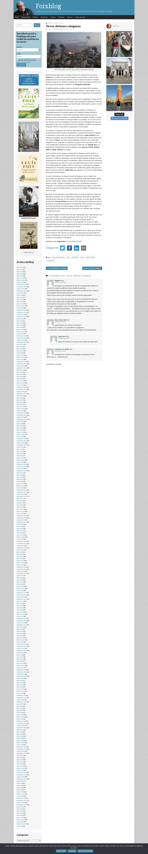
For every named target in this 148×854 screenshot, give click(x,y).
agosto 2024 (20, 318)
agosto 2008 (20, 729)
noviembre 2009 (22, 697)
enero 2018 (20, 488)
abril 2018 (20, 481)
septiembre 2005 (22, 804)
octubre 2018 (21, 468)
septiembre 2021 (22, 393)
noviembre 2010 (22, 672)
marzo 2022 (20, 381)
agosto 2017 (20, 498)
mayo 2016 (20, 530)
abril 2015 (20, 558)
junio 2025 (20, 297)
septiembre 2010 (22, 676)
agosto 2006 (20, 781)
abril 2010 (20, 687)
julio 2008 (20, 732)
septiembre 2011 (22, 650)
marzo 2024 (20, 329)
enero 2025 (20, 308)
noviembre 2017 (22, 492)
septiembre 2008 (22, 727)
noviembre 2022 (22, 363)
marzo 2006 (20, 792)
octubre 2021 (21, 391)
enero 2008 (20, 744)
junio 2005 (20, 811)
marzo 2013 (20, 612)
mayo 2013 (20, 607)
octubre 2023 (21, 340)
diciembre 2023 (21, 336)
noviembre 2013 (22, 595)
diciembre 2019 (21, 438)
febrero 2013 (21, 614)
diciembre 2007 (21, 747)
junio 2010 (20, 682)
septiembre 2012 (22, 625)
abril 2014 (20, 584)
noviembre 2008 (22, 723)
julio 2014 (20, 578)
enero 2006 (20, 796)
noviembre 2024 (22, 312)
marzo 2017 (20, 509)
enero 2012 (20, 642)
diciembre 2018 (21, 464)
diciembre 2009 (21, 695)
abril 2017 (20, 507)
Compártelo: (52, 248)
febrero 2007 (21, 768)
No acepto (72, 851)
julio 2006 (20, 783)
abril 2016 (20, 533)
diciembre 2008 (21, 721)
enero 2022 (20, 385)
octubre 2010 (21, 674)
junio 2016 (20, 528)
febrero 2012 (21, 640)
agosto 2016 (20, 524)
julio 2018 (20, 475)
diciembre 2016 (21, 515)
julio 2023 (20, 346)
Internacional (26, 17)
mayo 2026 (20, 274)
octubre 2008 (21, 725)
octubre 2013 (21, 597)
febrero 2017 (21, 511)
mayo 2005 (20, 813)
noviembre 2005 (22, 800)
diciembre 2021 (21, 387)
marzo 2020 (20, 432)
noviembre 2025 (22, 286)
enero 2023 (20, 359)
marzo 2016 (20, 535)
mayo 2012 (20, 633)
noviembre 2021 (22, 389)
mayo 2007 (20, 762)
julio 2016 (20, 526)
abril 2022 (20, 378)
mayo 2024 (20, 325)
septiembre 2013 (22, 599)
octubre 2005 (21, 802)
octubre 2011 (21, 648)
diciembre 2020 (21, 413)
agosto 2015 (20, 550)
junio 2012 (20, 631)
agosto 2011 (20, 652)
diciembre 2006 (21, 772)
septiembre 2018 (22, 470)
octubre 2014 (21, 571)
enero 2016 (20, 539)
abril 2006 (20, 789)
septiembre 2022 (22, 368)
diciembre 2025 (21, 284)
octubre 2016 (21, 520)
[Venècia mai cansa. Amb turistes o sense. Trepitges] (119, 98)
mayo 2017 (20, 505)
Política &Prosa (29, 252)
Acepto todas (61, 851)
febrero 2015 (21, 563)
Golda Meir (75, 257)
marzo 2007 (20, 766)
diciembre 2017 (21, 490)
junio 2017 (20, 503)
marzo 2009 (20, 715)
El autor (69, 17)
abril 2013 (20, 610)
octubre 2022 (21, 366)
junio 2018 (20, 477)
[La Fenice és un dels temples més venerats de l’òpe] (119, 71)
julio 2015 (20, 552)
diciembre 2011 (21, 644)
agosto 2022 (20, 370)
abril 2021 (20, 404)
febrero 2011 (21, 665)
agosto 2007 (20, 755)
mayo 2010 (20, 685)
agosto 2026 (20, 267)
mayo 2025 (20, 299)
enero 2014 (20, 590)
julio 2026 (20, 269)
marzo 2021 (20, 406)
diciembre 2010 (21, 670)
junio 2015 (20, 554)
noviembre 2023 (22, 338)
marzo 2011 (20, 663)
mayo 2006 (20, 787)
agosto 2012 (20, 627)
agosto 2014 (20, 575)
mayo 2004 (20, 826)
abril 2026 (20, 276)
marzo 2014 (20, 586)
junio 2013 (20, 605)
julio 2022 (20, 372)
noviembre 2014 (22, 569)
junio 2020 (20, 426)
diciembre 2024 (21, 310)
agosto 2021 (20, 396)
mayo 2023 (20, 351)
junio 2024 (20, 323)
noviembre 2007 (22, 749)
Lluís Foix (50, 29)
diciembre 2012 (21, 618)
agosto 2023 (20, 344)
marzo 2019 (20, 458)
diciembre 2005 (21, 798)
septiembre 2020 (22, 419)
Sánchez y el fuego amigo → (92, 268)
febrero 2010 (21, 691)
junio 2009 (20, 708)
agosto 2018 (20, 473)
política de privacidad (23, 62)
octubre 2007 (21, 751)
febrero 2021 (21, 408)
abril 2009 (20, 712)
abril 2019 (20, 455)
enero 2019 (20, 462)
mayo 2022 (20, 376)
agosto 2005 (20, 807)
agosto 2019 (20, 447)
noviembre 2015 (22, 543)
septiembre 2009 (22, 702)
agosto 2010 (20, 678)
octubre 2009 (21, 700)
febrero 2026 (21, 280)
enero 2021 (20, 411)
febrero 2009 (21, 717)
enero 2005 (20, 822)
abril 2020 (20, 430)
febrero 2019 (21, 460)
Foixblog (48, 6)
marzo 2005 (20, 817)
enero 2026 (20, 282)
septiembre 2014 (22, 573)
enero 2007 (20, 770)
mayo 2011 (20, 659)
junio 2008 (20, 734)
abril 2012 (20, 635)
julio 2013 (20, 603)
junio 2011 (20, 657)
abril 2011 (20, 661)
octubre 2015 (21, 545)
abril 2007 (20, 764)
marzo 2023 (20, 355)
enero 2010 (20, 693)
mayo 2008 (20, 736)
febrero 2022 (21, 383)
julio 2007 (20, 757)
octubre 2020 (21, 417)
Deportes (61, 17)
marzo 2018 (20, 483)
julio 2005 (20, 809)
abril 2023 (20, 353)
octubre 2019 (21, 443)
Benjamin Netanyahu (58, 257)
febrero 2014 (21, 588)
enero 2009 (20, 719)
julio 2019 (20, 449)
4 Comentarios (67, 29)
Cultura (53, 17)
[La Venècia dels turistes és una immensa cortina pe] (119, 44)
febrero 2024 (21, 331)
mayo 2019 (20, 453)
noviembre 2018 (22, 466)
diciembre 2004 (21, 824)
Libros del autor (80, 17)
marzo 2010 (20, 689)
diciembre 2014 (21, 567)
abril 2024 (20, 327)
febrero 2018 (21, 485)
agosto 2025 (20, 293)
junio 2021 (20, 400)
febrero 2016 (21, 537)
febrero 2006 (21, 794)
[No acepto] (145, 849)
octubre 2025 (21, 289)
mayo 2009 (20, 710)
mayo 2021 (20, 402)
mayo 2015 (20, 556)
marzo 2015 (20, 560)
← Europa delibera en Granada (56, 268)
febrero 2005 (21, 819)
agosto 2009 (20, 704)
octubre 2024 (21, 314)
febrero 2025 (21, 306)
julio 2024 (20, 321)
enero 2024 (20, 333)
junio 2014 (20, 580)
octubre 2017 (21, 494)
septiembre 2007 (22, 753)
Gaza (68, 257)
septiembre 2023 (22, 342)
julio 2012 (20, 629)
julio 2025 (20, 295)
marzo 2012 (20, 638)
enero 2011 (20, 667)
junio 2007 (20, 760)
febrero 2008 (21, 742)
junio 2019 (20, 451)
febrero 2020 (21, 434)
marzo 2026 (20, 278)
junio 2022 (20, 374)
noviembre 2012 (22, 620)
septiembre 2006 (22, 779)
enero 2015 (20, 565)
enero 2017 (20, 513)
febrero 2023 (21, 357)
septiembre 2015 (22, 548)
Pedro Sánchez (90, 257)
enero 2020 (20, 436)
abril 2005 (20, 815)
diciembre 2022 (21, 361)
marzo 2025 (20, 304)
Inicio (17, 17)
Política (35, 17)
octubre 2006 (21, 777)
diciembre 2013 (21, 592)
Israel (82, 257)
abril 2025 (20, 301)
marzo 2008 (20, 740)
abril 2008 (20, 738)
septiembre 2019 (22, 445)
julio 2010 (20, 680)
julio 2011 (20, 655)
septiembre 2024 (22, 316)
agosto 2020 (20, 421)
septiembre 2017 (22, 496)
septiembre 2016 (22, 522)
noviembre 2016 (22, 518)
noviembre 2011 (22, 646)
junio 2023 (20, 348)
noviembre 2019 (22, 441)
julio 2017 (20, 500)
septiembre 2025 (22, 291)
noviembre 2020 (22, 415)
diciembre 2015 (21, 541)
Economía (44, 17)
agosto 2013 (20, 601)
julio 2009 (20, 706)
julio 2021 (20, 398)
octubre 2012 (21, 622)
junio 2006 (20, 785)
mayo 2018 (20, 479)
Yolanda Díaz (51, 260)
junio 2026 (20, 271)
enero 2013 (20, 616)
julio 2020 (20, 423)
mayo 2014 (20, 582)
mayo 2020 (20, 428)
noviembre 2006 (22, 775)
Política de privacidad (85, 851)
